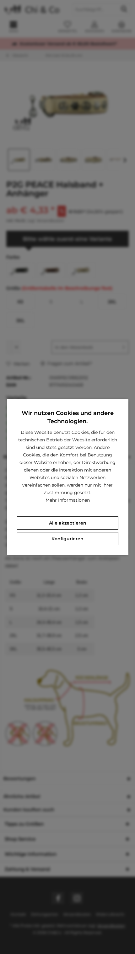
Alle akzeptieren (67, 523)
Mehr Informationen (68, 500)
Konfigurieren (67, 539)
